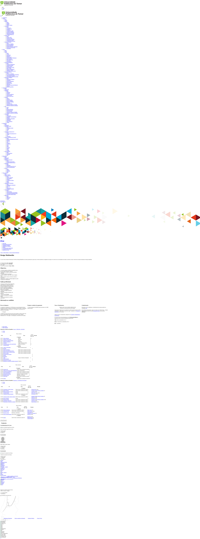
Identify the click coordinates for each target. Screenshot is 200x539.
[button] (0, 538)
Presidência (8, 29)
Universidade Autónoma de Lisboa (12, 76)
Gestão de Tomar (9, 38)
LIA (7, 130)
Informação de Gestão (10, 33)
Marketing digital (6, 375)
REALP (6, 168)
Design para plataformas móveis (8, 350)
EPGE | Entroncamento (10, 69)
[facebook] (1, 520)
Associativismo (7, 189)
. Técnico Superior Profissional (14, 252)
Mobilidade (6, 163)
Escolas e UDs (7, 35)
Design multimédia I (6, 349)
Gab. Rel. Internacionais (11, 167)
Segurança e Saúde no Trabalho (12, 104)
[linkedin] (7, 520)
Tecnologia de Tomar (10, 40)
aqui (86, 308)
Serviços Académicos (10, 44)
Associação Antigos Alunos (11, 194)
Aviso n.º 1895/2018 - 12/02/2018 (18, 329)
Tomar (8, 199)
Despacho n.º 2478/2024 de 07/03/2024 (19, 380)
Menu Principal (2, 201)
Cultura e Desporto (8, 175)
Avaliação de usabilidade (7, 371)
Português (5, 342)
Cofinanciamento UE (10, 34)
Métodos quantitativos (7, 341)
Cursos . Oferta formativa (4, 252)
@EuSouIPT (9, 115)
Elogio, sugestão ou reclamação (19, 518)
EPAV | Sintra (9, 68)
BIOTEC (8, 140)
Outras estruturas (7, 151)
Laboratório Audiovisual (7, 400)
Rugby (8, 181)
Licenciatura (9, 55)
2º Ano (3, 383)
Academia (8, 154)
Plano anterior (4, 326)
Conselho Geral (9, 28)
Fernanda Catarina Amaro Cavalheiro (37, 390)
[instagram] (3, 520)
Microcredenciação (10, 59)
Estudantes (6, 90)
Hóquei (8, 182)
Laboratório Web (6, 411)
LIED (8, 145)
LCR (7, 144)
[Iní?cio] (11, 5)
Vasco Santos (29, 412)
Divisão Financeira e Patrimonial (12, 46)
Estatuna (8, 179)
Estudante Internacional (8, 159)
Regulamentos (9, 82)
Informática (5, 356)
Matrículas (8, 84)
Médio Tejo (6, 195)
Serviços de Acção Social (11, 47)
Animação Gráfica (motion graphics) (9, 396)
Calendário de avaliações (6, 246)
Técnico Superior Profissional (11, 57)
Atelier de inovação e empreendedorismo (10, 370)
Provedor (8, 93)
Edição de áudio (6, 353)
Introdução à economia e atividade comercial (10, 361)
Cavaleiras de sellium (10, 180)
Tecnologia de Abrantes (10, 39)
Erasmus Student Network (11, 162)
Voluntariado (9, 119)
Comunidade (4, 87)
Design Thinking (6, 398)
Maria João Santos (34, 392)
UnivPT (3, 18)
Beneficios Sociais (10, 110)
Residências (9, 187)
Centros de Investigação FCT (9, 131)
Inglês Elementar (6, 358)
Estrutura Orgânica (31, 518)
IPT (1, 15)
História (6, 21)
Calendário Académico (6, 245)
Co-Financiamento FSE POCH (7, 248)
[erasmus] (2, 482)
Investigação (4, 123)
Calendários (9, 80)
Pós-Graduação (9, 58)
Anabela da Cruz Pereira (31, 413)
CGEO (8, 134)
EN (3, 9)
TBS (7, 155)
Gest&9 (8, 150)
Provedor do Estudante (10, 32)
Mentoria (8, 117)
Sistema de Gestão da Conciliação (12, 105)
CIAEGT (8, 141)
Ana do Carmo (29, 418)
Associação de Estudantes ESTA (12, 193)
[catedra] (2, 483)
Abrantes (8, 198)
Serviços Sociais (9, 83)
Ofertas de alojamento (10, 188)
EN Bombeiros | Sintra (10, 67)
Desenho (4, 348)
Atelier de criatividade (7, 347)
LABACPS (9, 143)
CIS (7, 142)
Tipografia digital (6, 345)
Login (3, 8)
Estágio (4, 378)
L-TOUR (8, 147)
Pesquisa (3, 200)
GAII (7, 129)
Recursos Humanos (10, 45)
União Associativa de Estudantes (12, 192)
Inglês (4, 357)
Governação (7, 26)
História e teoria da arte (7, 339)
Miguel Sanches (30, 417)
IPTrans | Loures (9, 66)
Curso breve (9, 60)
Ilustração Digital (6, 399)
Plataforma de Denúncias (8, 518)
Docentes (6, 97)
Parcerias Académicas (8, 71)
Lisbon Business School (11, 75)
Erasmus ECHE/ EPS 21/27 (11, 166)
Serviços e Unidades (10, 43)
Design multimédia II (6, 372)
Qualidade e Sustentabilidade (11, 116)
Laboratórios (9, 48)
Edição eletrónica (6, 338)
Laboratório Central (8, 126)
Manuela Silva (33, 389)
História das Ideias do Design (8, 391)
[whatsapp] (11, 520)
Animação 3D (5, 369)
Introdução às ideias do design (8, 340)
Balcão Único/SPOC (10, 86)
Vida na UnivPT (5, 172)
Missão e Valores (9, 25)
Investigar (8, 102)
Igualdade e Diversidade (11, 118)
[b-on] (1, 484)
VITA (8, 149)
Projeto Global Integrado (7, 414)
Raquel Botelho (34, 401)
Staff (5, 106)
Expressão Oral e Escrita (7, 354)
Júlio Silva (33, 397)
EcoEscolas (8, 120)
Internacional (4, 156)
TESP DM (4, 243)
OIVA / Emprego (9, 121)
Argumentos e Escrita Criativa (8, 389)
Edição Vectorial (6, 390)
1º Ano (3, 331)
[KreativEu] (2, 481)
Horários (3, 247)
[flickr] (9, 520)
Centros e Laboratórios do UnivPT (10, 137)
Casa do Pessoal (9, 103)
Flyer (2, 241)
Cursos (6, 52)
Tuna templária (9, 178)
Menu (6, 19)
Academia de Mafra (10, 65)
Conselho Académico (10, 31)
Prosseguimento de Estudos (7, 244)
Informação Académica (8, 77)
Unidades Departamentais (11, 41)
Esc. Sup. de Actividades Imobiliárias (13, 74)
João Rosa (33, 391)
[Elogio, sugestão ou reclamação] (3, 475)
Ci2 (7, 135)
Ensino (3, 49)
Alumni (8, 122)
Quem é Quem (39, 518)
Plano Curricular (5, 327)
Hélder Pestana (29, 411)
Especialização (9, 61)
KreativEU (6, 158)
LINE (8, 146)
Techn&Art (8, 136)
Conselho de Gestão (10, 30)
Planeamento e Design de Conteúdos (9, 401)
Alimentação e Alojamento (9, 183)
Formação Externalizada (9, 62)
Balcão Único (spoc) (10, 96)
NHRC (8, 148)
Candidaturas (4, 17)
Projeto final (5, 376)
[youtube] (5, 520)
